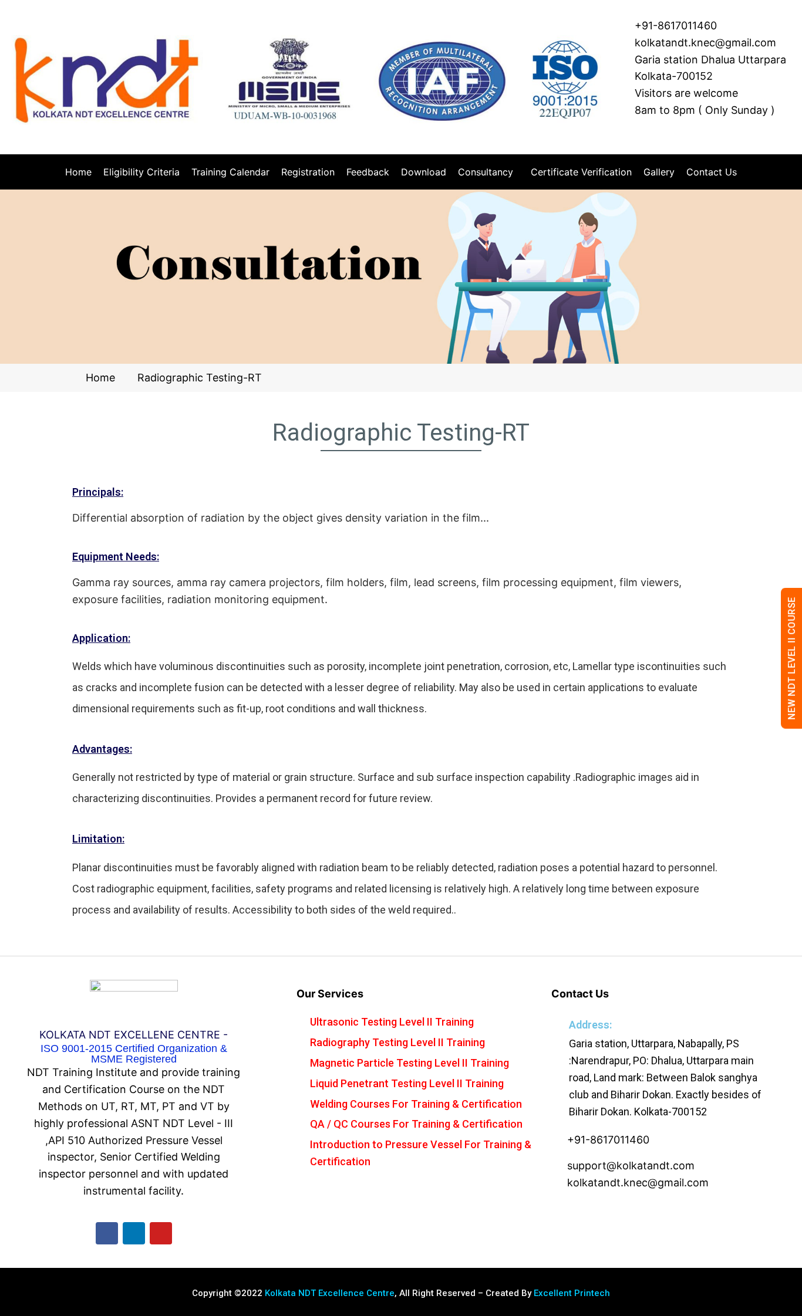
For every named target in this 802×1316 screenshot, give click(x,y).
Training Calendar (230, 172)
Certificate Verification (581, 172)
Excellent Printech (572, 1293)
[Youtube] (161, 1233)
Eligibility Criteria (141, 172)
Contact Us (711, 172)
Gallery (659, 172)
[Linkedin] (134, 1233)
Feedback (367, 172)
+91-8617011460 (676, 25)
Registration (308, 172)
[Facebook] (107, 1233)
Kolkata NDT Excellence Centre (330, 1293)
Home (78, 172)
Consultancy (485, 172)
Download (423, 172)
